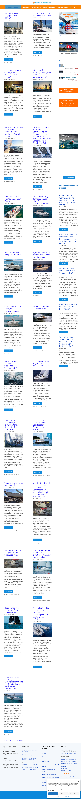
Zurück (6, 740)
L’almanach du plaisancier (48, 756)
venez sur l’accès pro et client (68, 753)
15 (17, 740)
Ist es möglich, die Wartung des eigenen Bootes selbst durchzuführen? (42, 73)
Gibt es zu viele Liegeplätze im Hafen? (11, 15)
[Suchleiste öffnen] (74, 7)
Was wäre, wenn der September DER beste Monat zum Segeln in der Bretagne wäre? (68, 341)
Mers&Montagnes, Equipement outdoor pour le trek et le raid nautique (69, 765)
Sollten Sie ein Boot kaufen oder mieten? (42, 14)
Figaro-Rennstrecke (10, 659)
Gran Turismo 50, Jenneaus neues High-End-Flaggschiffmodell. (41, 200)
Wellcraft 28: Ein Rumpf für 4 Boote (12, 253)
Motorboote (8, 245)
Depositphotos (73, 777)
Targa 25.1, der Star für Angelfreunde (41, 307)
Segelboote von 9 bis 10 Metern (41, 406)
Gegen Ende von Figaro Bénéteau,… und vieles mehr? (12, 610)
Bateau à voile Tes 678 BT (70, 77)
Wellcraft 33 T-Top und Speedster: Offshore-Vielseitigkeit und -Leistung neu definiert (41, 613)
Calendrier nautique (69, 177)
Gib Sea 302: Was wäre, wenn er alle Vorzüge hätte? (67, 270)
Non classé (36, 244)
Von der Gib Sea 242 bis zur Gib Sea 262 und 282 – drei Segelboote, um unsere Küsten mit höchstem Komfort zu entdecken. (42, 490)
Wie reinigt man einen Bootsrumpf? (13, 484)
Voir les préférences (73, 793)
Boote (35, 350)
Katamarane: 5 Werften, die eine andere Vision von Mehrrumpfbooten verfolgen (67, 200)
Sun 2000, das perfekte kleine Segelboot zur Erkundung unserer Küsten (41, 424)
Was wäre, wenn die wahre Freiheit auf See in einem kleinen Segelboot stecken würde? (68, 239)
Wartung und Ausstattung (39, 119)
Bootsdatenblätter (36, 7)
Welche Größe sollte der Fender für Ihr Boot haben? (68, 306)
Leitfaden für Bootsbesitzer (49, 7)
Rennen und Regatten (63, 7)
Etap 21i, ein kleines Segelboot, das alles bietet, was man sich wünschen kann (42, 553)
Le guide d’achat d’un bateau (49, 774)
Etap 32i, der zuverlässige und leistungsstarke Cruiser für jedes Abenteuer (11, 424)
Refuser (63, 793)
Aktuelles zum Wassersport (12, 7)
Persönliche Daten (60, 796)
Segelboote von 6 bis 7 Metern (43, 475)
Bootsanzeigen (25, 7)
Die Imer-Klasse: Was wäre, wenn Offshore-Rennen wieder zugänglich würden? (13, 131)
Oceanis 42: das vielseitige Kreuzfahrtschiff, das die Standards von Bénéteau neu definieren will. (13, 683)
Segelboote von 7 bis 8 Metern (43, 542)
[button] (78, 781)
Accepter (53, 793)
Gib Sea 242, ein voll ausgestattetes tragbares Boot (13, 552)
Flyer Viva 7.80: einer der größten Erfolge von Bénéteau (42, 254)
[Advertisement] (68, 120)
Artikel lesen (9, 59)
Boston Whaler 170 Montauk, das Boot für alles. (12, 198)
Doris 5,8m (66, 71)
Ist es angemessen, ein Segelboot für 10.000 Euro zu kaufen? (12, 73)
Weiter (21, 740)
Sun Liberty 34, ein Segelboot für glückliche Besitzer (41, 363)
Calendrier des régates (28, 755)
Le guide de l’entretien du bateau (50, 777)
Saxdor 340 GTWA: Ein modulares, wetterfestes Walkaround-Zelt (12, 364)
